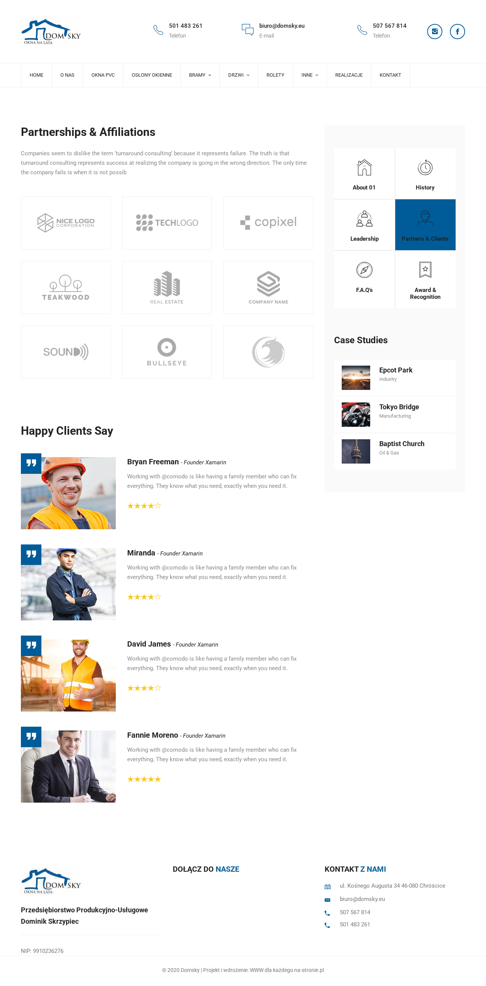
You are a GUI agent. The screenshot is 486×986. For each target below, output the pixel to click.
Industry (388, 379)
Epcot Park (396, 370)
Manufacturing (395, 416)
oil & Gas (389, 453)
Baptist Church (401, 444)
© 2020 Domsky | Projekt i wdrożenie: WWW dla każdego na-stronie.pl (243, 970)
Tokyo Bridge (399, 407)
